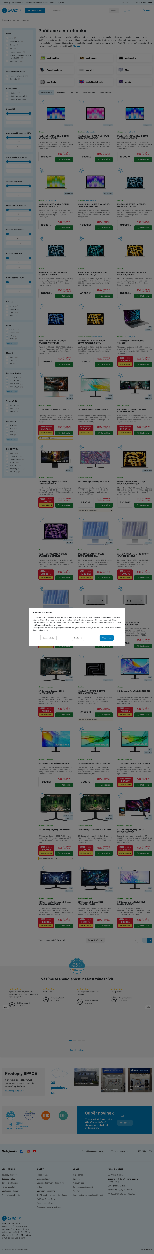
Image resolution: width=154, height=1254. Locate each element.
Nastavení (78, 638)
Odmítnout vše (48, 638)
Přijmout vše (106, 638)
